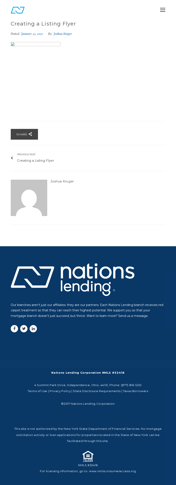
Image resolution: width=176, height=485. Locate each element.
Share (22, 134)
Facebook (14, 328)
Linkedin (33, 328)
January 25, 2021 (32, 34)
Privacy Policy (60, 391)
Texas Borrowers (135, 391)
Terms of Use (37, 391)
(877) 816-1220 (131, 385)
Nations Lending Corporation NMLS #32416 (87, 372)
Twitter (23, 328)
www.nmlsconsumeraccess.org (112, 471)
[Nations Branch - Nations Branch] (18, 10)
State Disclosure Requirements (97, 391)
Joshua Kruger (62, 34)
